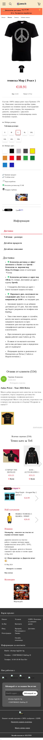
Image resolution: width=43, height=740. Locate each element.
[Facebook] (4, 664)
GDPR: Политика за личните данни (34, 621)
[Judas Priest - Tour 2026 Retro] (8, 420)
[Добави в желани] (37, 173)
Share (9, 210)
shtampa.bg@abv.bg (17, 651)
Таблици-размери (11, 126)
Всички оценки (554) (22, 436)
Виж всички (9, 573)
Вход (3, 629)
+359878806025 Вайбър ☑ (21, 655)
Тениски (16, 17)
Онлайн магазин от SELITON (21, 735)
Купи (12, 479)
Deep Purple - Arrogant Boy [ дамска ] (26, 494)
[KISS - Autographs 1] (32, 455)
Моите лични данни (22, 728)
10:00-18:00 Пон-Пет (19, 659)
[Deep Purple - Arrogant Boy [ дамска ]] (10, 496)
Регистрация (6, 633)
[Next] (39, 464)
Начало (3, 17)
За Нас (4, 624)
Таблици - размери (13, 237)
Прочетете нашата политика (21, 722)
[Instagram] (9, 664)
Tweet (21, 210)
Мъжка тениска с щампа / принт (23, 515)
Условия (18, 619)
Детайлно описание (13, 249)
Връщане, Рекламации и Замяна (20, 631)
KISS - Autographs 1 (31, 471)
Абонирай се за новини (14, 568)
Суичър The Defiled (11, 471)
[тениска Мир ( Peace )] (21, 61)
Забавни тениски (25, 17)
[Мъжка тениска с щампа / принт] (10, 518)
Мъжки (10, 17)
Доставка (8, 231)
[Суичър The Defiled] (11, 455)
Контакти (18, 624)
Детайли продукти (13, 243)
